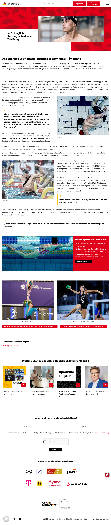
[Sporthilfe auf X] (44, 3)
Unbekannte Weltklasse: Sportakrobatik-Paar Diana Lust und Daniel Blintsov (29, 326)
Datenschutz (89, 519)
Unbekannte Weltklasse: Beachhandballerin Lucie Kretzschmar (82, 326)
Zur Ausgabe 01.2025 (10, 346)
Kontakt (69, 519)
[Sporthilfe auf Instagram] (49, 3)
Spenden (79, 4)
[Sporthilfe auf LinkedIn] (53, 3)
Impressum (78, 519)
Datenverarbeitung (101, 433)
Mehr (23, 385)
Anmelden (55, 450)
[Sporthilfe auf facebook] (40, 3)
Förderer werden (94, 3)
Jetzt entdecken (82, 261)
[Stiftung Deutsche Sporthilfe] (11, 3)
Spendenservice (102, 519)
